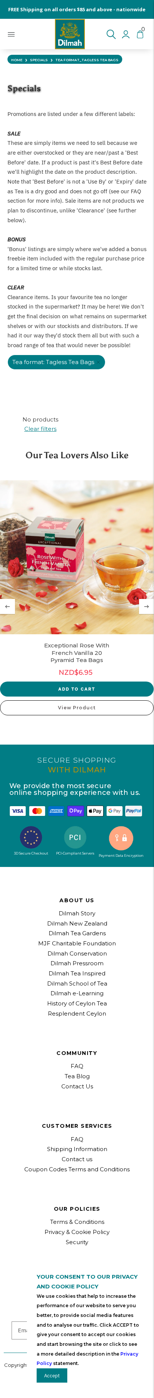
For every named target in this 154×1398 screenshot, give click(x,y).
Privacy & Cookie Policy (77, 1231)
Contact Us (77, 1086)
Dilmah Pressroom (77, 963)
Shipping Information (77, 1149)
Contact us (77, 1159)
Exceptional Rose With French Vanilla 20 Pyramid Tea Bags (76, 653)
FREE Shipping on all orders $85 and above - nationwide (76, 9)
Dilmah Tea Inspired (77, 973)
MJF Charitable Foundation (77, 943)
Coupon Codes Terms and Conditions (77, 1169)
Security (77, 1242)
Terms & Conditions (77, 1221)
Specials (39, 60)
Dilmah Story (77, 913)
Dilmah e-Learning (77, 993)
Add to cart (76, 689)
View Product (77, 707)
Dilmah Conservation (77, 953)
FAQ (77, 1139)
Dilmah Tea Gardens (77, 933)
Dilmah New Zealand (77, 923)
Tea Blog (77, 1076)
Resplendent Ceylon (77, 1013)
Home (16, 60)
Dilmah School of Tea (77, 983)
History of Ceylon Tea (77, 1003)
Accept (52, 1375)
